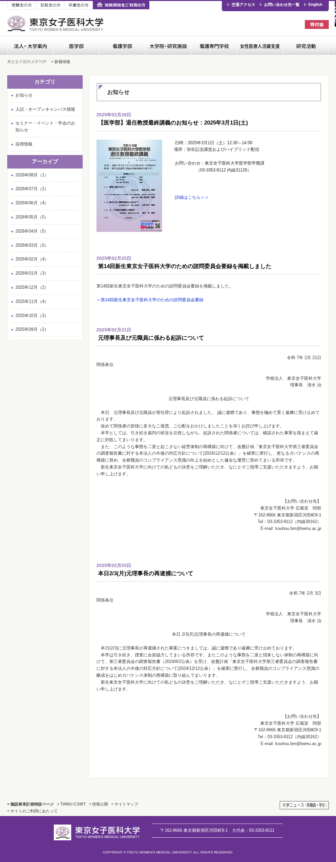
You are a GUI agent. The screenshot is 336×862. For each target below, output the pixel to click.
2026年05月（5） (32, 217)
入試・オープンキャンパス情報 (45, 109)
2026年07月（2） (32, 188)
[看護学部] (122, 45)
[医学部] (76, 45)
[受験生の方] (21, 5)
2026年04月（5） (32, 231)
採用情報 (23, 144)
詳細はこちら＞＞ (192, 197)
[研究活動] (306, 45)
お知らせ (23, 95)
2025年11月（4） (32, 301)
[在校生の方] (50, 5)
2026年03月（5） (32, 245)
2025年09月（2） (32, 329)
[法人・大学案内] (30, 45)
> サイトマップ (124, 804)
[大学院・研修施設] (168, 45)
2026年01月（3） (32, 273)
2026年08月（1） (32, 174)
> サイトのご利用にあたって (32, 811)
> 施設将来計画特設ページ (30, 804)
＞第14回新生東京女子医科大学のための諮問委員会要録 (149, 299)
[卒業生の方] (78, 5)
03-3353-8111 (253, 830)
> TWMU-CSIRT (71, 804)
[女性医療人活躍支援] (260, 45)
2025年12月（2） (32, 287)
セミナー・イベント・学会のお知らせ (45, 126)
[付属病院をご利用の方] (121, 5)
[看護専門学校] (214, 45)
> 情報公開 (98, 804)
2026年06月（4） (32, 202)
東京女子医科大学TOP (27, 61)
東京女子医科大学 (56, 23)
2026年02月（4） (32, 259)
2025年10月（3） (32, 315)
